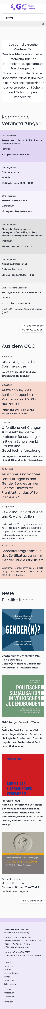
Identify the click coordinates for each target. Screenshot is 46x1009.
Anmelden (8, 1001)
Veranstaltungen (11, 973)
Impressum (9, 992)
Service (7, 976)
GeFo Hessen (10, 984)
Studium (7, 969)
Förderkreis (9, 980)
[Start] (23, 8)
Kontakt (7, 989)
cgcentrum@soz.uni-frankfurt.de (25, 955)
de (43, 24)
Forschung (8, 966)
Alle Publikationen (32, 900)
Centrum (8, 962)
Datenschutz (9, 996)
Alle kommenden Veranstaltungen (33, 327)
